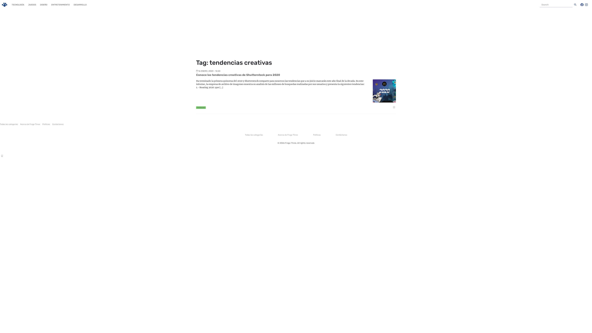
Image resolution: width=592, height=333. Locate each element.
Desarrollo (80, 5)
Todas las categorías (9, 124)
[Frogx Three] (4, 4)
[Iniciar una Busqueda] (575, 4)
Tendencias (201, 107)
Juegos (32, 5)
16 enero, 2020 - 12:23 (209, 71)
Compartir (394, 107)
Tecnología (18, 5)
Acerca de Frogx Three (30, 124)
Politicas (46, 124)
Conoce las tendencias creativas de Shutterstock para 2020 (238, 75)
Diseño (43, 5)
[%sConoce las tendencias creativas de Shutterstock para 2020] (384, 90)
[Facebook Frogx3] (582, 4)
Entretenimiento (60, 5)
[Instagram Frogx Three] (586, 4)
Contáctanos (58, 124)
